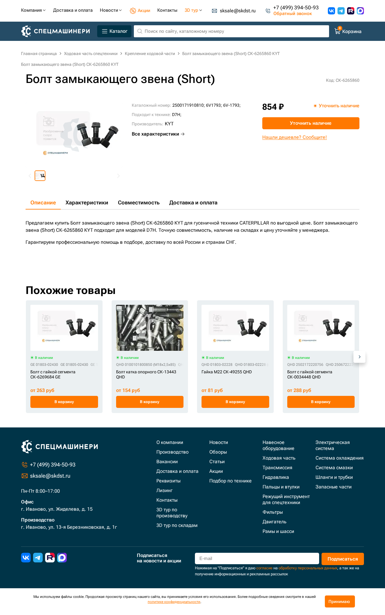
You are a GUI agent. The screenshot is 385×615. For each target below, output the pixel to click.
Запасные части (334, 487)
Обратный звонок (292, 13)
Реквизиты (168, 481)
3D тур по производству (171, 513)
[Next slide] (118, 175)
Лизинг (164, 490)
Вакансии (167, 461)
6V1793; (214, 105)
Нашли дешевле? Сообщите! (294, 137)
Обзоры (218, 452)
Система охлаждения (340, 458)
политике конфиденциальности (174, 602)
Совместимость (139, 202)
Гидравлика (276, 477)
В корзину (64, 401)
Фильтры (273, 512)
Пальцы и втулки (281, 487)
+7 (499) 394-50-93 (296, 8)
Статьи (217, 461)
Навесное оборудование (278, 445)
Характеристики (87, 202)
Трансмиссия (277, 467)
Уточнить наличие (310, 123)
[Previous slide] (30, 175)
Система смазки (334, 467)
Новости (218, 442)
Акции (216, 471)
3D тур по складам (177, 525)
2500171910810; (188, 105)
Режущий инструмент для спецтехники (286, 499)
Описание (43, 202)
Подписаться (343, 559)
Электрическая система (333, 445)
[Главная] (58, 31)
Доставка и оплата (193, 202)
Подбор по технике (230, 481)
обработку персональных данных (308, 568)
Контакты (166, 500)
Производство (172, 452)
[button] (40, 175)
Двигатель (274, 522)
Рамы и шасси (278, 531)
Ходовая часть (279, 458)
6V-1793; (232, 105)
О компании (169, 442)
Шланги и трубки (334, 477)
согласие (264, 568)
